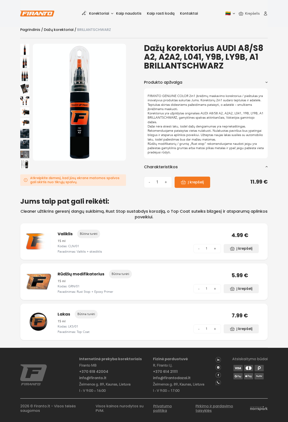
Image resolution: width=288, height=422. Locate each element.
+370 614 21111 (165, 371)
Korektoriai (99, 13)
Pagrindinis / (32, 29)
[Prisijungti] (265, 13)
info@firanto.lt (92, 378)
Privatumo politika (162, 408)
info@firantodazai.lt (172, 378)
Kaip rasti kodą (161, 13)
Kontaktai (189, 13)
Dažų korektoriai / (60, 29)
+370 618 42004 (93, 371)
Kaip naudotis (129, 13)
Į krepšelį (196, 182)
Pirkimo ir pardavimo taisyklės (214, 408)
